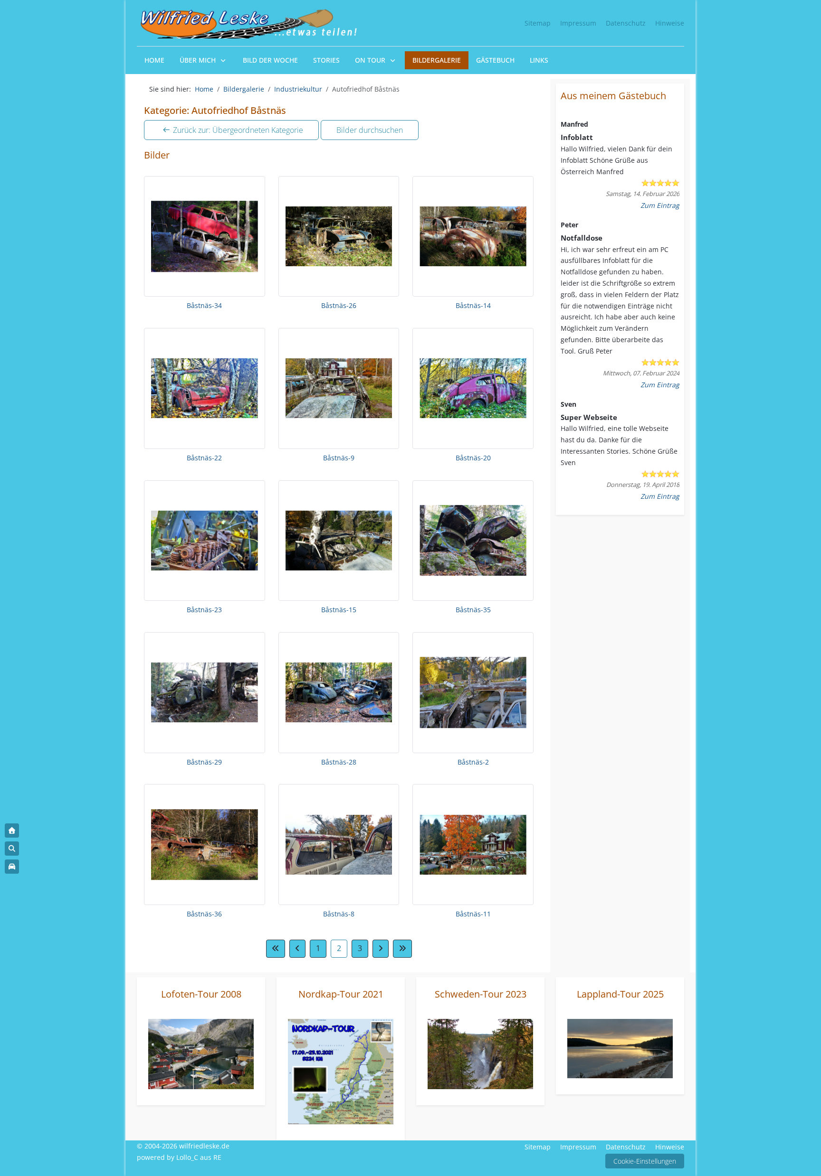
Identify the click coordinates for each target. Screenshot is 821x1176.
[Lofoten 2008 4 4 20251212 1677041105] (201, 1052)
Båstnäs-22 (204, 457)
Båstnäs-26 (338, 305)
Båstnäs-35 (473, 609)
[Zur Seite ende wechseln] (402, 949)
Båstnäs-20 (473, 457)
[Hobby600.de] (12, 866)
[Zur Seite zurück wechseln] (297, 949)
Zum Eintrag (659, 205)
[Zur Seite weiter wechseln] (380, 949)
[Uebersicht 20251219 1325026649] (340, 1070)
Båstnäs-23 (204, 609)
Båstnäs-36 (204, 913)
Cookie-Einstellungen (644, 1161)
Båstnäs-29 (204, 761)
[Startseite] (12, 830)
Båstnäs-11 (473, 913)
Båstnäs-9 (338, 457)
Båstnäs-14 (473, 305)
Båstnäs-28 (338, 761)
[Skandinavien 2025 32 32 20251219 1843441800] (620, 1047)
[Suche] (12, 848)
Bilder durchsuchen (369, 130)
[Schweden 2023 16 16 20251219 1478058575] (480, 1052)
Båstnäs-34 (204, 305)
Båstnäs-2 (473, 761)
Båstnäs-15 (338, 609)
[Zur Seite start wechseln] (275, 949)
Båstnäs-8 (338, 913)
